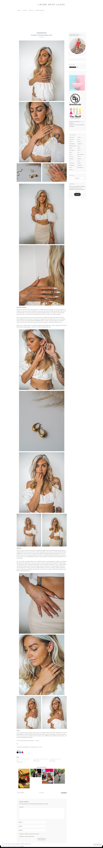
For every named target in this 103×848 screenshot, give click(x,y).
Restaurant (71, 163)
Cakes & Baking (72, 143)
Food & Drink (71, 150)
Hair (78, 152)
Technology (79, 165)
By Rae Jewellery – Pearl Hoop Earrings (40, 759)
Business (78, 141)
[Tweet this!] (63, 792)
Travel (70, 167)
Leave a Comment (21, 792)
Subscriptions (71, 165)
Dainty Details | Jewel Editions (55, 759)
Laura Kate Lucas (51, 4)
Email (20, 826)
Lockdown (71, 158)
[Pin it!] (64, 792)
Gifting (70, 152)
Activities (79, 137)
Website (20, 830)
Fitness (78, 148)
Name (20, 822)
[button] (29, 172)
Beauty (78, 139)
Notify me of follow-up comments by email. (29, 834)
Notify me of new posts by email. (27, 836)
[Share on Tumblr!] (66, 792)
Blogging (71, 141)
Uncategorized (80, 167)
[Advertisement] (51, 20)
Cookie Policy (22, 846)
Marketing (79, 158)
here (34, 740)
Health (70, 154)
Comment (21, 807)
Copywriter (82, 121)
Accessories (39, 32)
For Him (78, 150)
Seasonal (79, 163)
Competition (79, 143)
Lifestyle (79, 156)
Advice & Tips (71, 139)
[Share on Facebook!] (61, 792)
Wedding (71, 169)
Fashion (70, 148)
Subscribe (77, 194)
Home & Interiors (80, 154)
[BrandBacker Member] (75, 105)
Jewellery (44, 32)
